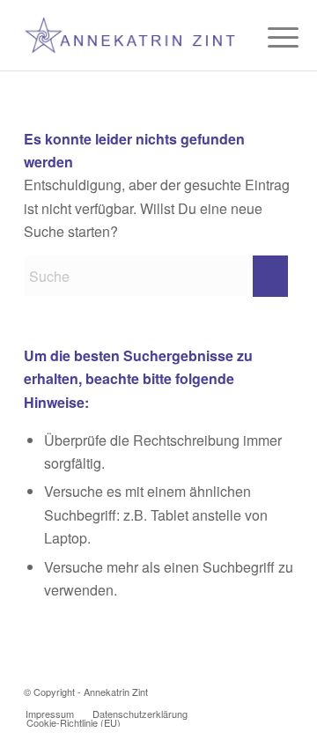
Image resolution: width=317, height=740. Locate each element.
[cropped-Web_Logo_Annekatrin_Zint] (132, 35)
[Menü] (269, 37)
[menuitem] (269, 37)
